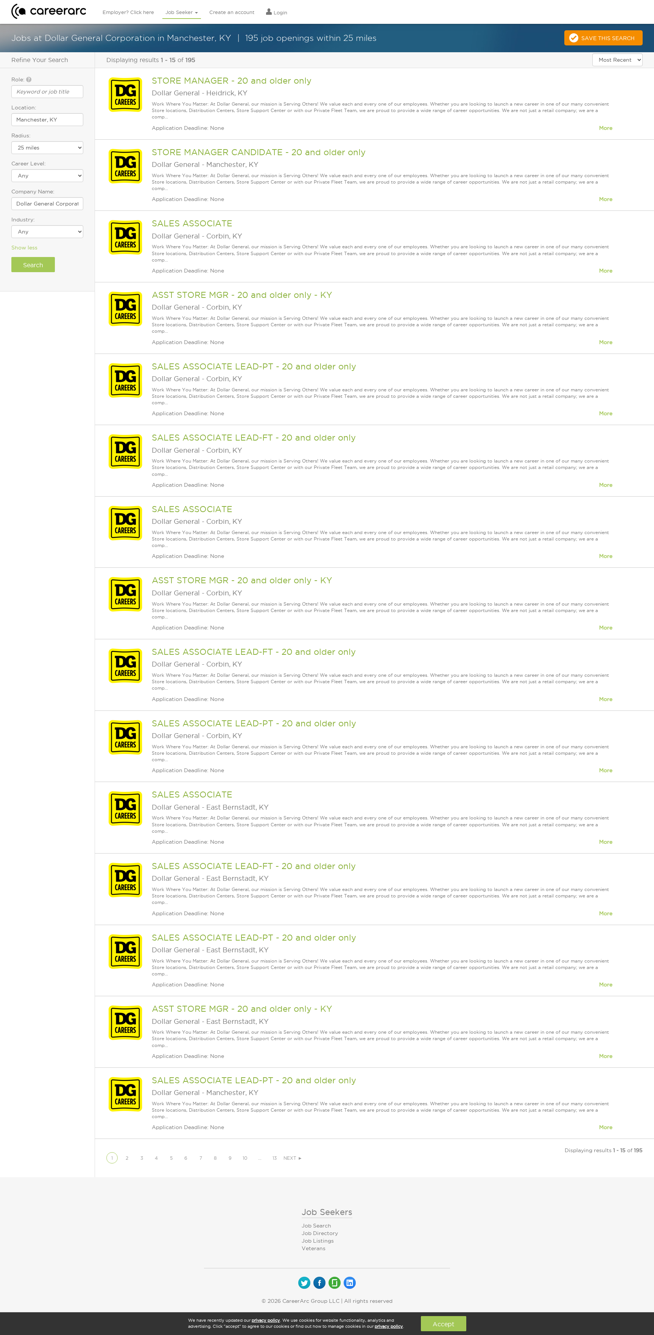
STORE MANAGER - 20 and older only (231, 80)
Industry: (23, 220)
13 (274, 1158)
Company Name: (32, 191)
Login (279, 12)
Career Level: (28, 163)
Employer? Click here (128, 12)
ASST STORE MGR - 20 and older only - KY (242, 294)
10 (245, 1158)
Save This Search (608, 38)
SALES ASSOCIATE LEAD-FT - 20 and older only (254, 437)
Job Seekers (327, 1212)
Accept (443, 1324)
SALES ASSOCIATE (192, 223)
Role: (18, 79)
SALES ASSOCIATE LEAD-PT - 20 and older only (254, 366)
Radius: (21, 135)
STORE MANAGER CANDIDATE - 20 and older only (259, 152)
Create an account (231, 12)
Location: (23, 107)
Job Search (316, 1226)
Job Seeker (179, 12)
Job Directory (320, 1233)
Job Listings (318, 1241)
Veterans (313, 1248)
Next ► (292, 1158)
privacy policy (266, 1320)
